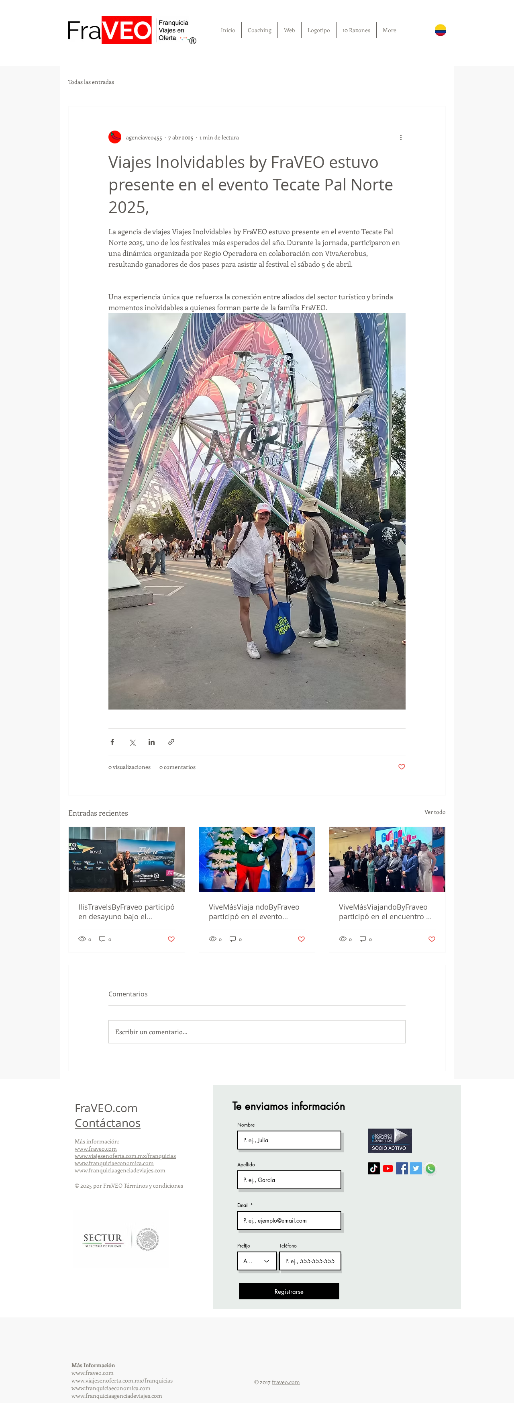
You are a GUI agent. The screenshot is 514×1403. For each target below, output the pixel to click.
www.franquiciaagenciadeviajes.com (120, 1170)
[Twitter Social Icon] (416, 1168)
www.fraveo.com (96, 1148)
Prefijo (243, 1245)
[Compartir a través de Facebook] (112, 742)
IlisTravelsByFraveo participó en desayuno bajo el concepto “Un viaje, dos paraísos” (126, 911)
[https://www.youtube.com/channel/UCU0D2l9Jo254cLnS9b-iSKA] (388, 1168)
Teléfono (288, 1245)
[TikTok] (374, 1168)
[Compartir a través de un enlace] (171, 742)
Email (243, 1205)
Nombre (246, 1125)
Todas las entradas (91, 82)
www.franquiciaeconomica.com (114, 1163)
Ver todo (435, 812)
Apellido (246, 1164)
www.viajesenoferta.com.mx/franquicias (125, 1156)
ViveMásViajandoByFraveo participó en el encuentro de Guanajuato (386, 911)
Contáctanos (108, 1122)
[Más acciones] (401, 137)
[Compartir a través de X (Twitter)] (132, 742)
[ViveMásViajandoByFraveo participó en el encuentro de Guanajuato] (387, 859)
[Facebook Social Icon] (402, 1168)
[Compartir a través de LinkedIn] (151, 742)
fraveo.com (286, 1382)
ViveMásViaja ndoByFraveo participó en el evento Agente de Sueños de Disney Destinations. (257, 911)
